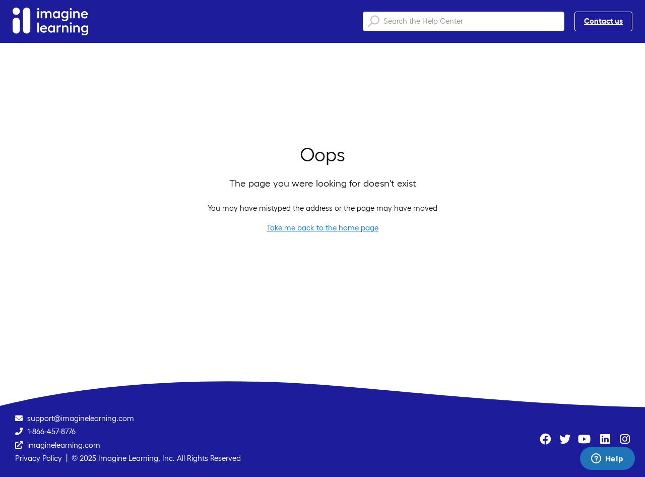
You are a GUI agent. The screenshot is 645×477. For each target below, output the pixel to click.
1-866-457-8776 (51, 431)
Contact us (603, 21)
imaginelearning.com (63, 445)
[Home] (50, 21)
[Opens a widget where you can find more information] (607, 459)
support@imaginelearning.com (80, 418)
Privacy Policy (38, 458)
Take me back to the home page (322, 227)
